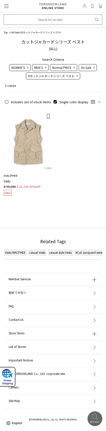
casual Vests (37, 252)
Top (6, 32)
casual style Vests (60, 252)
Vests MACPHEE (15, 252)
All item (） (37, 32)
